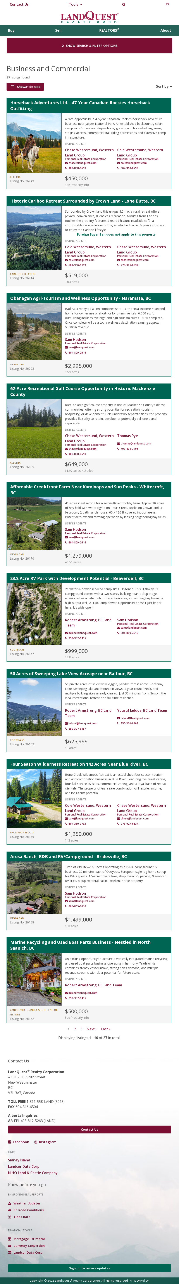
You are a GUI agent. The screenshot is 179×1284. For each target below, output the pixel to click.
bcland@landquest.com (83, 633)
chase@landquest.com (82, 163)
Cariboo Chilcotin (23, 274)
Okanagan (17, 364)
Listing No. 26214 (22, 278)
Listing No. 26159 (22, 837)
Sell (58, 30)
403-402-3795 (129, 449)
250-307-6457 (77, 638)
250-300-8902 (129, 723)
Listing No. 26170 (22, 558)
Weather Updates (26, 1203)
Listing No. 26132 (22, 1019)
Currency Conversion (29, 1246)
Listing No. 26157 (22, 654)
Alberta (15, 177)
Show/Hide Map (28, 87)
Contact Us (19, 4)
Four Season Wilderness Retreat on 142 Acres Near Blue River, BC (79, 764)
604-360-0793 (129, 168)
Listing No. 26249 (22, 181)
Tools (74, 4)
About (165, 30)
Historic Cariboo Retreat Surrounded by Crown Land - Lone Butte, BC (83, 201)
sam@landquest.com (82, 347)
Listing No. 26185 (22, 467)
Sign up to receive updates (89, 1268)
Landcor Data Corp (24, 1166)
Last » (105, 1029)
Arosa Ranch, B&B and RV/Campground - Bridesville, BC (68, 856)
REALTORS (109, 30)
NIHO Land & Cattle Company (33, 1172)
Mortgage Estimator (29, 1239)
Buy (11, 30)
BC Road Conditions (28, 1210)
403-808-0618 (77, 168)
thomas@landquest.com (136, 443)
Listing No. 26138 (22, 922)
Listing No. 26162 (22, 744)
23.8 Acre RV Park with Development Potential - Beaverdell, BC (77, 578)
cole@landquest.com (134, 163)
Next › (91, 1029)
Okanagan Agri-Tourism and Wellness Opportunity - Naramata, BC (80, 298)
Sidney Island (19, 1160)
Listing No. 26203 (22, 368)
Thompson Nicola (22, 832)
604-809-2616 (77, 352)
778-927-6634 (129, 265)
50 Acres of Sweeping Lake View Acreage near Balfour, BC (71, 674)
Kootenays (17, 649)
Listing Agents (75, 143)
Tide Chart (21, 1217)
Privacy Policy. (140, 1280)
